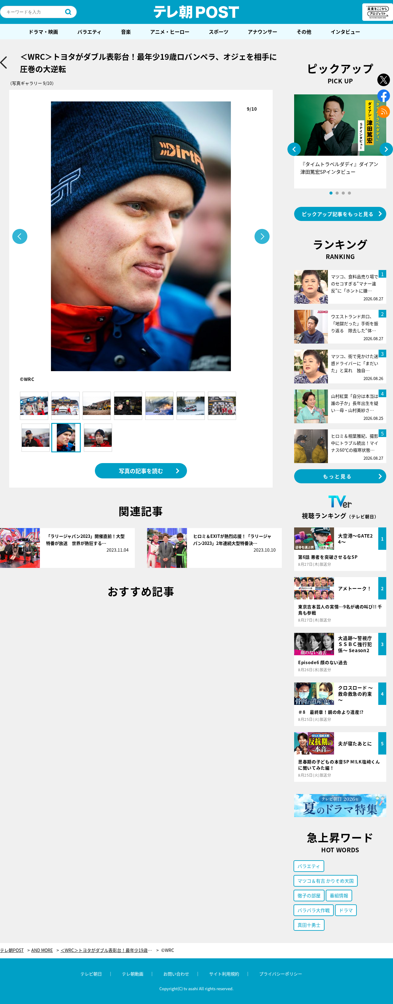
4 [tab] (349, 193)
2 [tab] (337, 193)
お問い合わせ (176, 974)
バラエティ (89, 31)
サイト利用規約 (224, 974)
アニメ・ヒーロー (169, 31)
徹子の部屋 (309, 895)
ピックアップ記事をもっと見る (338, 214)
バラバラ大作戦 (314, 910)
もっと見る (337, 476)
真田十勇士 (309, 925)
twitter (383, 80)
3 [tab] (343, 193)
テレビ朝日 (91, 974)
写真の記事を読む (141, 471)
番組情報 (339, 895)
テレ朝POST (196, 12)
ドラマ (346, 910)
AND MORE (42, 950)
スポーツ (218, 31)
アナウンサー (262, 31)
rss (383, 111)
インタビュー (345, 31)
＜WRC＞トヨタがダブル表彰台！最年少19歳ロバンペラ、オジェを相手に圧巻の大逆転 (109, 950)
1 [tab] (331, 193)
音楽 (126, 31)
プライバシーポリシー (280, 974)
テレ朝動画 (132, 974)
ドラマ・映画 (43, 31)
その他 (304, 31)
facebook (383, 95)
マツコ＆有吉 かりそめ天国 (326, 880)
